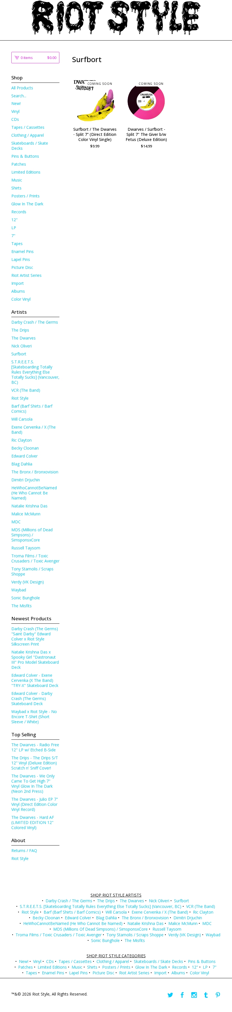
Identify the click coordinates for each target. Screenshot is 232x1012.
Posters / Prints (25, 196)
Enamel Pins (22, 251)
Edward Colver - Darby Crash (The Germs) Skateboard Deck (31, 698)
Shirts (16, 188)
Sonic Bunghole (25, 597)
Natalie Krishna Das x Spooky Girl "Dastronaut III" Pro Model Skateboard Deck (35, 659)
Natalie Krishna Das (29, 506)
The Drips (20, 330)
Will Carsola (22, 419)
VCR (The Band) (25, 390)
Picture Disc (22, 267)
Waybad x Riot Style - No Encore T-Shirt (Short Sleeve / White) (34, 716)
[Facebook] (182, 995)
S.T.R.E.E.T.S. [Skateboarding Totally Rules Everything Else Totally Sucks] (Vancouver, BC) (35, 372)
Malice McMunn (25, 513)
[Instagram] (194, 995)
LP (13, 227)
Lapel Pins (20, 259)
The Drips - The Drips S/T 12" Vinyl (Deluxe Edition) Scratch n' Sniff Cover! (34, 763)
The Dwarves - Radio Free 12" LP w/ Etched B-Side (35, 747)
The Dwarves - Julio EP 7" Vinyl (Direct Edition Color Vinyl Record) (34, 804)
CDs (15, 119)
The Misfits (21, 605)
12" (14, 219)
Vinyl (15, 111)
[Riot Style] (116, 17)
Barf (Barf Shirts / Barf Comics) (31, 408)
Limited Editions (25, 172)
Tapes (17, 243)
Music (16, 180)
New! (16, 103)
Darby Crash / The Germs (34, 322)
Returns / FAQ (24, 850)
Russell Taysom (25, 548)
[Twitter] (170, 995)
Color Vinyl (21, 299)
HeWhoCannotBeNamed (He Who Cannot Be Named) (34, 493)
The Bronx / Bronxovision (34, 472)
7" (13, 235)
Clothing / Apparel (27, 135)
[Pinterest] (218, 995)
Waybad (18, 590)
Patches (18, 164)
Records (18, 211)
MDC (16, 521)
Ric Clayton (21, 440)
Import (17, 283)
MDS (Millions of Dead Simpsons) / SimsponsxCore (32, 535)
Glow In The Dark (27, 203)
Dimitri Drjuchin (25, 479)
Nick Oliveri (21, 346)
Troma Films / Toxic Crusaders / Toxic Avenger (35, 558)
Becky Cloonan (25, 448)
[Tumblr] (206, 995)
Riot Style (20, 398)
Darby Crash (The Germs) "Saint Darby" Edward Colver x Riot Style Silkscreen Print (34, 636)
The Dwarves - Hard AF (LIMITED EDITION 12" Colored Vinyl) (32, 822)
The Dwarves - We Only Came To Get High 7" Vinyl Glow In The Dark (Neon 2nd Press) (33, 783)
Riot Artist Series (26, 275)
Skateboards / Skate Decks (29, 145)
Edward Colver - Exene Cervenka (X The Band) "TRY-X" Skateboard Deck (34, 680)
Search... (18, 96)
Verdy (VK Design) (27, 582)
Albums (18, 291)
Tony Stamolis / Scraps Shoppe (32, 571)
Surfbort (18, 354)
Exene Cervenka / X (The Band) (33, 429)
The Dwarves (23, 338)
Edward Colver (24, 456)
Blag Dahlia (21, 464)
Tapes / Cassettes (27, 127)
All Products (22, 87)
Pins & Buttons (25, 156)
